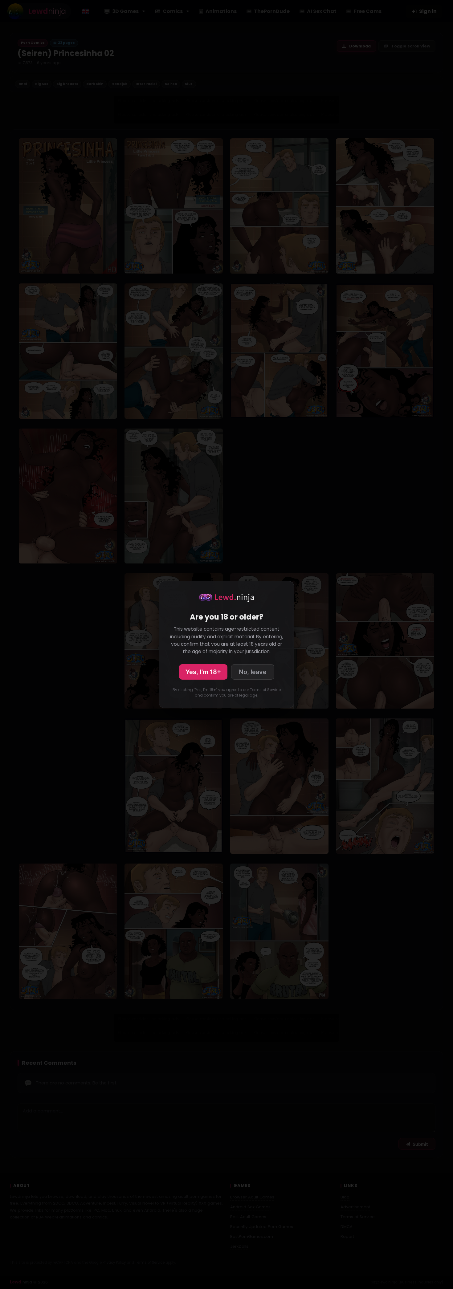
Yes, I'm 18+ (203, 672)
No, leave (253, 672)
